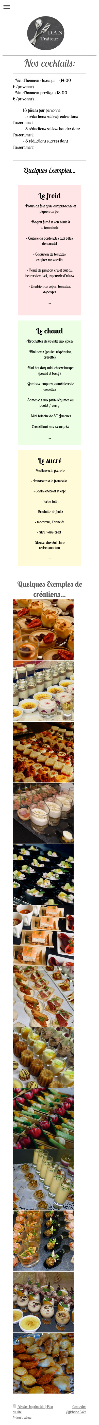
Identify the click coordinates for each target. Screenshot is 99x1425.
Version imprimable (31, 1406)
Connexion (79, 1406)
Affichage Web (76, 1412)
